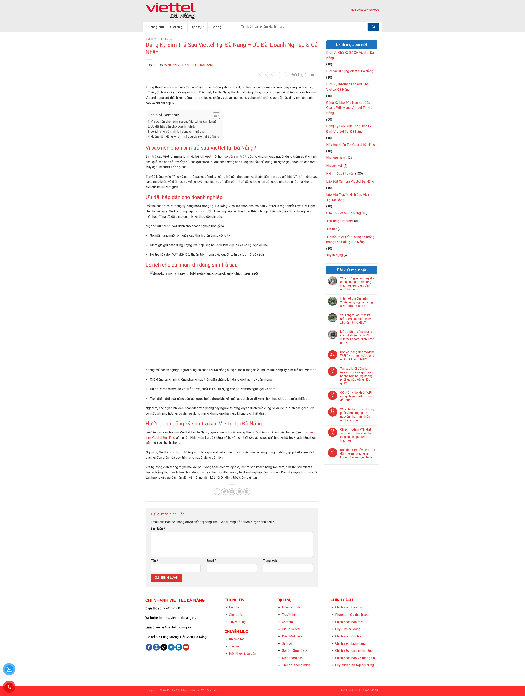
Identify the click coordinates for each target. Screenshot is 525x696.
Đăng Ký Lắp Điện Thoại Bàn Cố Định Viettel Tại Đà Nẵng (349, 128)
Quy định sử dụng (347, 629)
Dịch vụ (196, 27)
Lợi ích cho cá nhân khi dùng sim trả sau (178, 131)
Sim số (287, 643)
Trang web (270, 561)
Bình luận (158, 528)
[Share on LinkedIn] (246, 491)
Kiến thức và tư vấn (340, 173)
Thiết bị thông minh (296, 665)
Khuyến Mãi (334, 166)
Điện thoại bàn (292, 658)
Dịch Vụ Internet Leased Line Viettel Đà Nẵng (347, 86)
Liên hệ (216, 27)
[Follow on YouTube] (186, 647)
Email (211, 561)
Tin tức (331, 229)
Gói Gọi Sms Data (294, 651)
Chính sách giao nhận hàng (354, 651)
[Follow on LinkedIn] (178, 647)
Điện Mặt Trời (292, 636)
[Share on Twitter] (224, 491)
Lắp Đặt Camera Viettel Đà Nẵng (350, 181)
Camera (287, 622)
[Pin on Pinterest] (239, 491)
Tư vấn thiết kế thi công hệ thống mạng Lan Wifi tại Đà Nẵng (350, 239)
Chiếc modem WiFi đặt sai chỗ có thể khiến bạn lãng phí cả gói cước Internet (356, 435)
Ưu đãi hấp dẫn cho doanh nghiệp (173, 126)
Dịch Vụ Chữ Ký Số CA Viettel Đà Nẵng (350, 55)
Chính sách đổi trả (348, 636)
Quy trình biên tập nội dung (354, 665)
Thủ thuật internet (339, 221)
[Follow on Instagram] (156, 647)
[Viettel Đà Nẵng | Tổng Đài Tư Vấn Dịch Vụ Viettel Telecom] (171, 11)
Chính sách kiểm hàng (350, 643)
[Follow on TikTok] (163, 647)
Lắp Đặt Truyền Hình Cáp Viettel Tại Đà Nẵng (349, 197)
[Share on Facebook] (217, 491)
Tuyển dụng (334, 255)
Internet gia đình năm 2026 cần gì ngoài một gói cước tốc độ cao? (357, 302)
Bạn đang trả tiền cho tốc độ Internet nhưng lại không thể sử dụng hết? (357, 453)
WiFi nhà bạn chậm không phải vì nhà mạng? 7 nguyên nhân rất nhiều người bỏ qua (357, 414)
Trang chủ (156, 27)
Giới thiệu (177, 27)
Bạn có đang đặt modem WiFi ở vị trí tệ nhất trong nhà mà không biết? (357, 355)
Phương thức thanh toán (352, 615)
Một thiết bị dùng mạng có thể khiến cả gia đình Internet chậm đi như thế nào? (357, 337)
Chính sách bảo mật (349, 622)
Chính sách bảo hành (349, 607)
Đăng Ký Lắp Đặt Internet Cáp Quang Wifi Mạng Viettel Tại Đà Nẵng (349, 108)
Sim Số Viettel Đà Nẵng (160, 39)
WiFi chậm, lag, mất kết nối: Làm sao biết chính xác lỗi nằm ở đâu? (356, 318)
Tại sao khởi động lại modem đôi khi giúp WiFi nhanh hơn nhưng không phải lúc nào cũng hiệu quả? (356, 376)
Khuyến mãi (237, 639)
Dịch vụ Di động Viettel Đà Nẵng (349, 71)
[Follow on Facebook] (149, 647)
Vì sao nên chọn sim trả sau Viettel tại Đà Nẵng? (183, 121)
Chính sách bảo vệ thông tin (355, 658)
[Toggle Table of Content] (214, 115)
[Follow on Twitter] (171, 647)
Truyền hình (290, 615)
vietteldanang (200, 65)
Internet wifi (291, 607)
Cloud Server (291, 629)
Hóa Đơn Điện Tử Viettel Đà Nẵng (350, 145)
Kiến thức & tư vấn (242, 653)
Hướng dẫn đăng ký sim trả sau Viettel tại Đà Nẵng (185, 136)
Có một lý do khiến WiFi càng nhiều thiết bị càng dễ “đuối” (356, 396)
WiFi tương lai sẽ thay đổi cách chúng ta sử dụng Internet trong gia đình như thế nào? (357, 283)
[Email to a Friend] (231, 491)
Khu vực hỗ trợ (336, 158)
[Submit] (373, 27)
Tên (154, 561)
